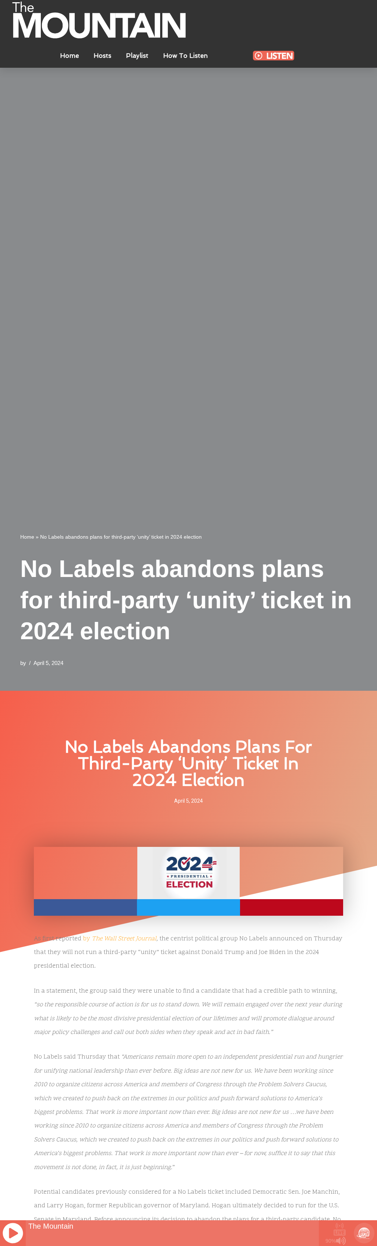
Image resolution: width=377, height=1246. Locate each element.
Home (69, 55)
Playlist (137, 55)
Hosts (102, 55)
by (119, 938)
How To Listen (185, 55)
